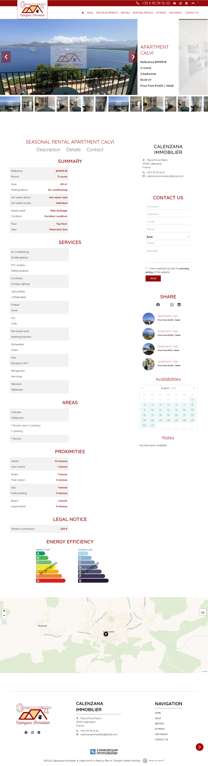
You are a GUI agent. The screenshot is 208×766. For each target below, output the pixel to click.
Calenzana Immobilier (168, 149)
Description (48, 149)
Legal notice (86, 760)
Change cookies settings (126, 760)
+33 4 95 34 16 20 (155, 172)
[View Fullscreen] (4, 622)
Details (73, 149)
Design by (156, 760)
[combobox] (168, 237)
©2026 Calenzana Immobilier (60, 760)
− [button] (4, 615)
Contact (95, 149)
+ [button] (4, 611)
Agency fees (103, 760)
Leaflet (204, 671)
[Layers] (202, 612)
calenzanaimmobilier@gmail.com (165, 176)
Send (153, 278)
